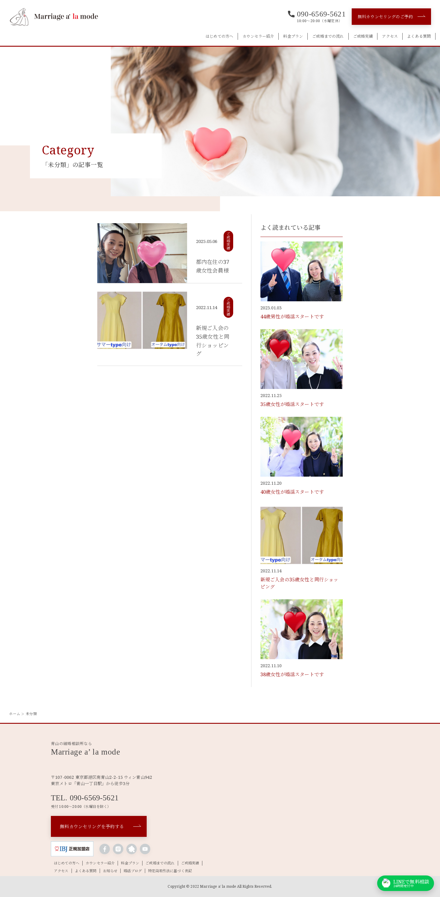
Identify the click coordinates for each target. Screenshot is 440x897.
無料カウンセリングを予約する (92, 826)
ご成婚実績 (363, 36)
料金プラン (293, 36)
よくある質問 (419, 36)
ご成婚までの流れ (328, 36)
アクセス (390, 36)
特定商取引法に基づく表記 (170, 871)
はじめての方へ (219, 36)
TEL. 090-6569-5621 (85, 798)
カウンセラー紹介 (258, 36)
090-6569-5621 (321, 14)
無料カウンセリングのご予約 (385, 16)
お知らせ (110, 871)
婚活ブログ (133, 871)
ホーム (14, 713)
